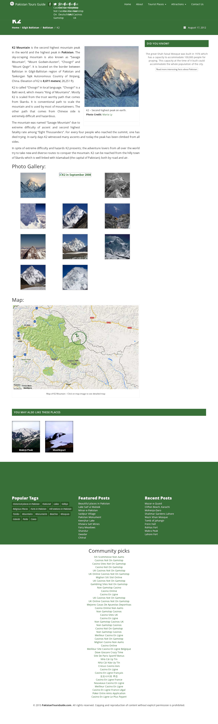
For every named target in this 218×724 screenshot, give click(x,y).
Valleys (65, 503)
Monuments (41, 514)
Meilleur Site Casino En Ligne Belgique (109, 649)
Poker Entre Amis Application (109, 693)
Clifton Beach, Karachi (157, 507)
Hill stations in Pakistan (60, 508)
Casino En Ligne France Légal (109, 689)
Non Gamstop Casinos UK (70, 4)
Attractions (177, 4)
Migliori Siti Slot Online (109, 577)
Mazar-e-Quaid (153, 503)
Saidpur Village (87, 513)
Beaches (54, 514)
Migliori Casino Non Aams (109, 642)
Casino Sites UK (109, 614)
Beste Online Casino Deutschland (60, 4)
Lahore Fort (151, 534)
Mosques (65, 514)
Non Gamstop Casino (65, 4)
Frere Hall (150, 524)
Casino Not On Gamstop (109, 567)
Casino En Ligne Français (109, 672)
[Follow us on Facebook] (50, 4)
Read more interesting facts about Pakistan (176, 69)
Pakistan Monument (89, 517)
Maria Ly (107, 114)
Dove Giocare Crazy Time (109, 652)
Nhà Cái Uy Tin (109, 659)
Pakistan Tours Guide (30, 4)
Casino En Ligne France (109, 679)
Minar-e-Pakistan (88, 510)
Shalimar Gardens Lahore (159, 513)
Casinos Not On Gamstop (109, 560)
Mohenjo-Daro (153, 510)
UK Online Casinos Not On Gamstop (109, 574)
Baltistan (48, 27)
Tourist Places (156, 4)
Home (127, 4)
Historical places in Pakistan (26, 503)
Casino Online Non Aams (109, 608)
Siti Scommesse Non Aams (109, 556)
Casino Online (109, 591)
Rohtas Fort (151, 527)
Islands (16, 519)
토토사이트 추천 (109, 676)
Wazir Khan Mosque (156, 517)
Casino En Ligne (109, 594)
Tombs (16, 514)
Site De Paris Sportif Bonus (109, 655)
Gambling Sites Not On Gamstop (109, 584)
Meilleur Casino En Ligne (109, 635)
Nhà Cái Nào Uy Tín (109, 662)
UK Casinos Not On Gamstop (55, 4)
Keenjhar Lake (86, 520)
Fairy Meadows (86, 527)
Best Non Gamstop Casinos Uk (75, 4)
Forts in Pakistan (38, 508)
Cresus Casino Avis (109, 666)
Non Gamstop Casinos (109, 611)
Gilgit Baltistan (30, 27)
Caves (33, 519)
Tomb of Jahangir (154, 520)
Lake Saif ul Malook (89, 507)
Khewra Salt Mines (89, 524)
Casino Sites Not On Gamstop (109, 563)
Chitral (82, 537)
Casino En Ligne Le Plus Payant (109, 696)
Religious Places (20, 508)
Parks (25, 519)
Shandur (83, 530)
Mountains (27, 514)
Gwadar (82, 534)
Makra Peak (151, 530)
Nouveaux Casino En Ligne (109, 683)
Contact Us (197, 4)
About (139, 4)
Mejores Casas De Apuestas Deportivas (109, 604)
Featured (46, 503)
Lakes (56, 503)
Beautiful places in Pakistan (94, 503)
